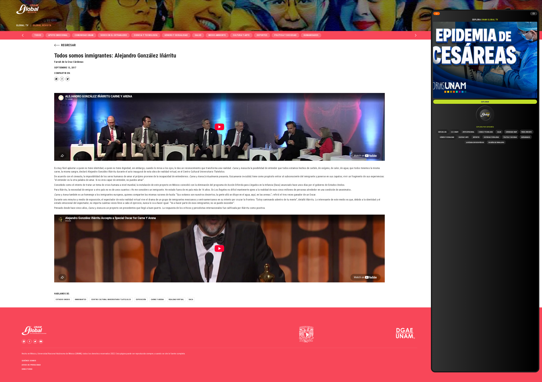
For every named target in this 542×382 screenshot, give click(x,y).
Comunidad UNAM (84, 35)
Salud (198, 35)
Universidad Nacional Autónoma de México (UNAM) (60, 353)
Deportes (262, 35)
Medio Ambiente (217, 35)
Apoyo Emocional (58, 35)
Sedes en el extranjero (113, 35)
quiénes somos (29, 361)
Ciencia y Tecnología (146, 35)
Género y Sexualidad (176, 35)
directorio (27, 369)
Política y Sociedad (285, 35)
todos (37, 35)
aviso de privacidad (31, 365)
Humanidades (311, 35)
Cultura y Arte (241, 35)
